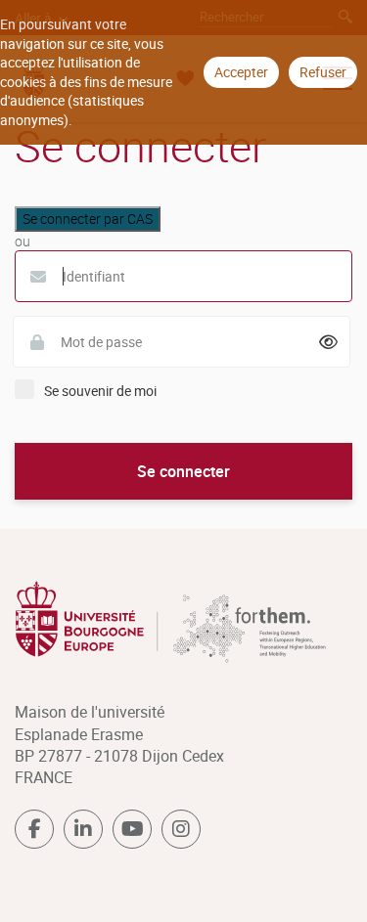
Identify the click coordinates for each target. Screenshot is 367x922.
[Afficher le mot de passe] (329, 342)
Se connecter (183, 471)
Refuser (322, 72)
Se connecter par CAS (88, 218)
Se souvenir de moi (100, 390)
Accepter (241, 72)
